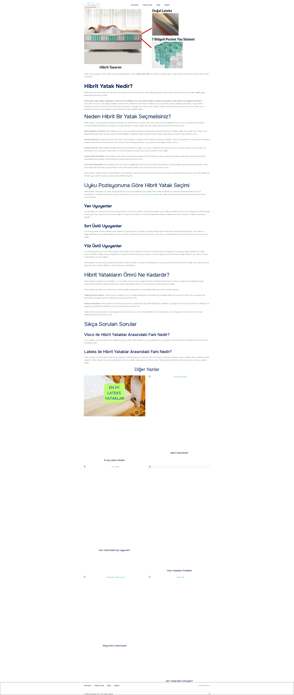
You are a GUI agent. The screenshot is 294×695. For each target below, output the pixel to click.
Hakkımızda (147, 5)
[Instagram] (209, 694)
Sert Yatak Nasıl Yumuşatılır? (179, 681)
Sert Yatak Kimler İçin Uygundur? (114, 550)
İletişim (167, 5)
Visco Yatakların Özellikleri (179, 570)
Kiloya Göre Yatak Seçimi (114, 646)
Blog (158, 5)
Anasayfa (134, 5)
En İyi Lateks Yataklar (114, 460)
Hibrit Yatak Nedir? (179, 453)
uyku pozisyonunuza (147, 194)
